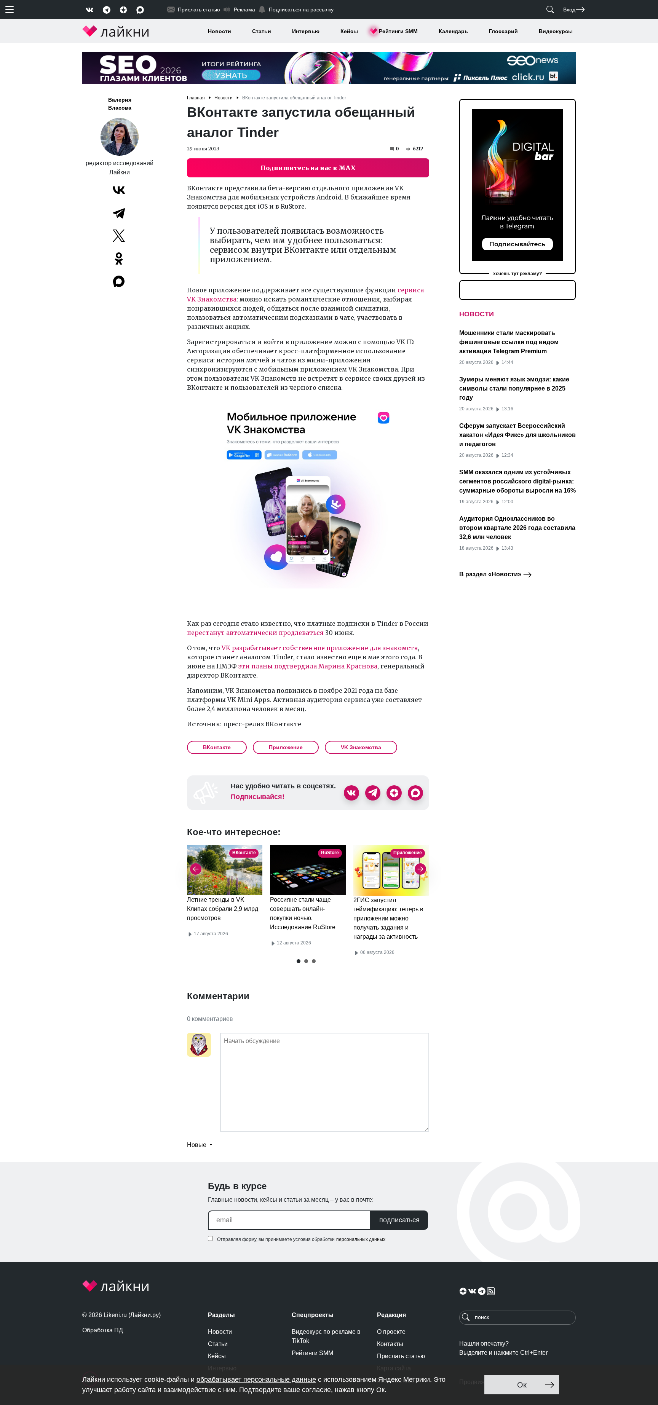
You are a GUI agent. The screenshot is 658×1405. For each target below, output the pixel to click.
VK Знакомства (361, 747)
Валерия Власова (119, 104)
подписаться (399, 1220)
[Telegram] (119, 213)
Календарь (453, 31)
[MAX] (119, 281)
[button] (298, 961)
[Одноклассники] (119, 258)
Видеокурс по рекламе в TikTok (326, 1336)
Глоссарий (503, 31)
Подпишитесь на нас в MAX (308, 168)
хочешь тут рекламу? (517, 273)
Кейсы (349, 31)
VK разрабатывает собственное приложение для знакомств (320, 648)
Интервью (305, 31)
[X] (119, 235)
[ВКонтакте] (119, 190)
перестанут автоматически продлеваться (255, 632)
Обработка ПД (102, 1330)
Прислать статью (401, 1356)
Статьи (261, 31)
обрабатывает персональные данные (256, 1379)
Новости (219, 31)
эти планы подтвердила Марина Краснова (307, 666)
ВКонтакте (217, 747)
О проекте (391, 1331)
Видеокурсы (556, 31)
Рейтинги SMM (398, 31)
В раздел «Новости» (491, 574)
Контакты (390, 1344)
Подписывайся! (257, 797)
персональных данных (360, 1239)
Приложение (286, 747)
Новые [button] (197, 1145)
